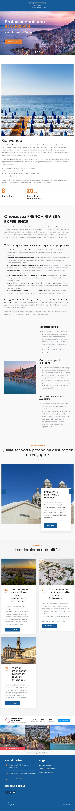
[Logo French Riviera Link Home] (37, 7)
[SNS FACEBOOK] (7, 792)
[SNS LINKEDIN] (14, 792)
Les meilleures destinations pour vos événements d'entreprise (19, 595)
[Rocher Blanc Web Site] (11, 804)
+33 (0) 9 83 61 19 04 (16, 779)
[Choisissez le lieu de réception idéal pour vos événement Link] (56, 572)
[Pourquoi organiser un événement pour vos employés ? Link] (18, 651)
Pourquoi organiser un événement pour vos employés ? (19, 673)
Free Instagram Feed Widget (38, 753)
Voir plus (50, 526)
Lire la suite (12, 630)
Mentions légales (45, 765)
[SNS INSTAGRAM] (10, 792)
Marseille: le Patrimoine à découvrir (51, 494)
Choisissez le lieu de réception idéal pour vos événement (60, 594)
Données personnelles (47, 769)
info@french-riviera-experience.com (22, 773)
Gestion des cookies (46, 772)
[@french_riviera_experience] (8, 720)
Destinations (12, 42)
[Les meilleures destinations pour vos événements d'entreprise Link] (18, 572)
